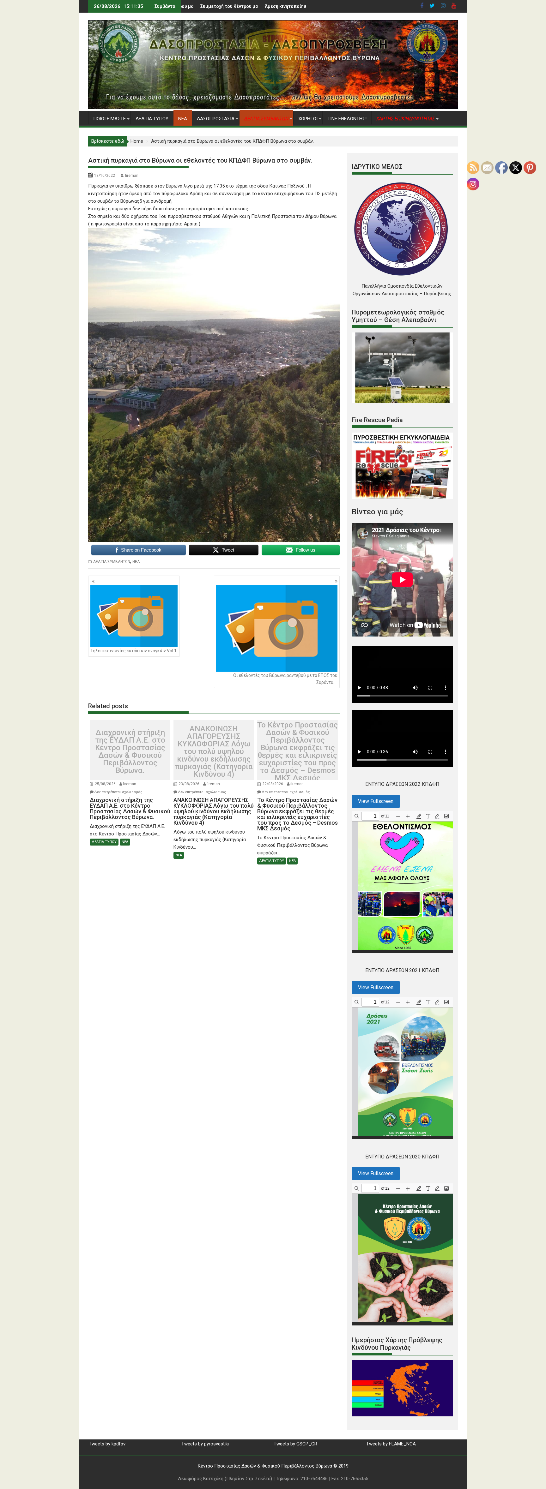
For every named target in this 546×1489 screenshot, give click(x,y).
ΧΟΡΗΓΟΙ (308, 119)
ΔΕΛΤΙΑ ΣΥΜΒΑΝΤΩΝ (111, 561)
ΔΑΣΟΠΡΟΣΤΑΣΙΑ (215, 119)
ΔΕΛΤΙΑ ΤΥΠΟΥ (152, 119)
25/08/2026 (105, 784)
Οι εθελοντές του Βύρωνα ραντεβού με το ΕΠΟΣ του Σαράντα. (285, 679)
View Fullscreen (375, 801)
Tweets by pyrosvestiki (205, 1444)
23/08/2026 (189, 784)
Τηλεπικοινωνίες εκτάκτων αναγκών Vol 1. (134, 650)
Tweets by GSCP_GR (295, 1444)
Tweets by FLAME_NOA (391, 1444)
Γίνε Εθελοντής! (347, 119)
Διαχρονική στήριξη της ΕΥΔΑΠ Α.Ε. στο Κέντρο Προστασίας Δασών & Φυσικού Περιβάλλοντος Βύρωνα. (130, 751)
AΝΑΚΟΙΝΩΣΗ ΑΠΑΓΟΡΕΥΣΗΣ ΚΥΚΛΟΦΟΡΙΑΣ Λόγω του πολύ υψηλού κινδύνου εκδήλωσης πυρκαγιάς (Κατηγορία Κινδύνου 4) (214, 751)
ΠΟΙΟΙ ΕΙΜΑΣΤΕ (109, 119)
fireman (131, 175)
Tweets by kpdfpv (107, 1444)
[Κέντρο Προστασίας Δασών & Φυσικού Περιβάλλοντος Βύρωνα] (273, 107)
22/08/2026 (272, 784)
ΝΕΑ (182, 119)
